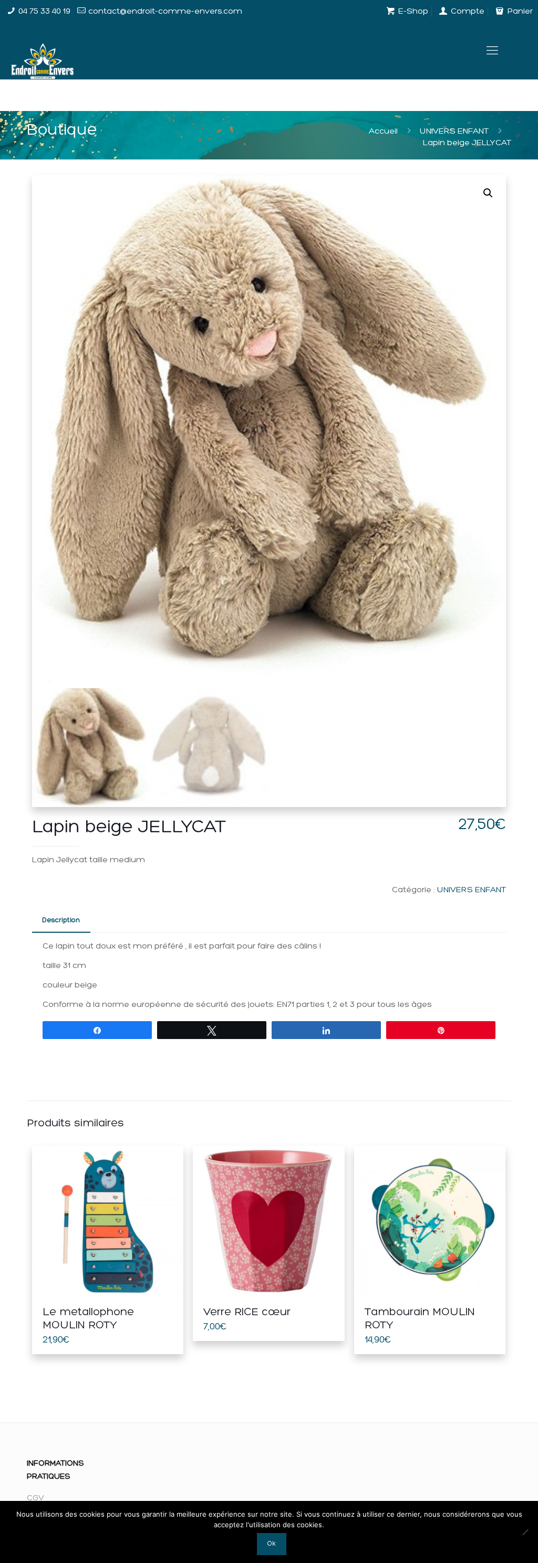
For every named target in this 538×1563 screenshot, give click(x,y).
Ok (271, 1543)
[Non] (525, 1532)
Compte (466, 11)
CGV (35, 1498)
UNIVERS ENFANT (454, 131)
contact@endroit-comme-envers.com (165, 11)
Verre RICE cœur (247, 1312)
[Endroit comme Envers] (42, 51)
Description (61, 920)
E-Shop (412, 11)
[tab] (61, 921)
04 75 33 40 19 (44, 11)
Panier (518, 11)
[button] (488, 193)
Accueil (383, 131)
